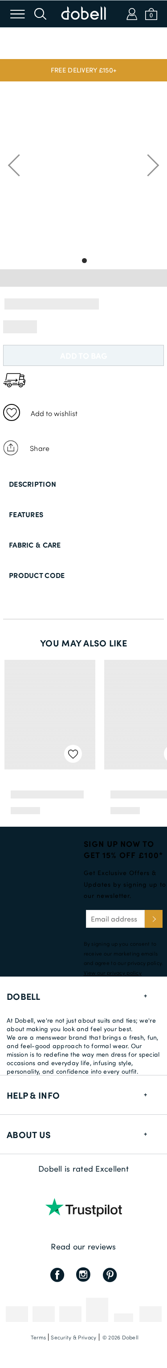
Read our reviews (83, 1246)
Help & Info (33, 1095)
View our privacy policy (113, 972)
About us (29, 1134)
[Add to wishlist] (11, 412)
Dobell (24, 996)
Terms (38, 1337)
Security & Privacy (73, 1337)
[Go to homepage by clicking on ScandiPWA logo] (83, 13)
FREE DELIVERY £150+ (83, 69)
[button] (83, 70)
